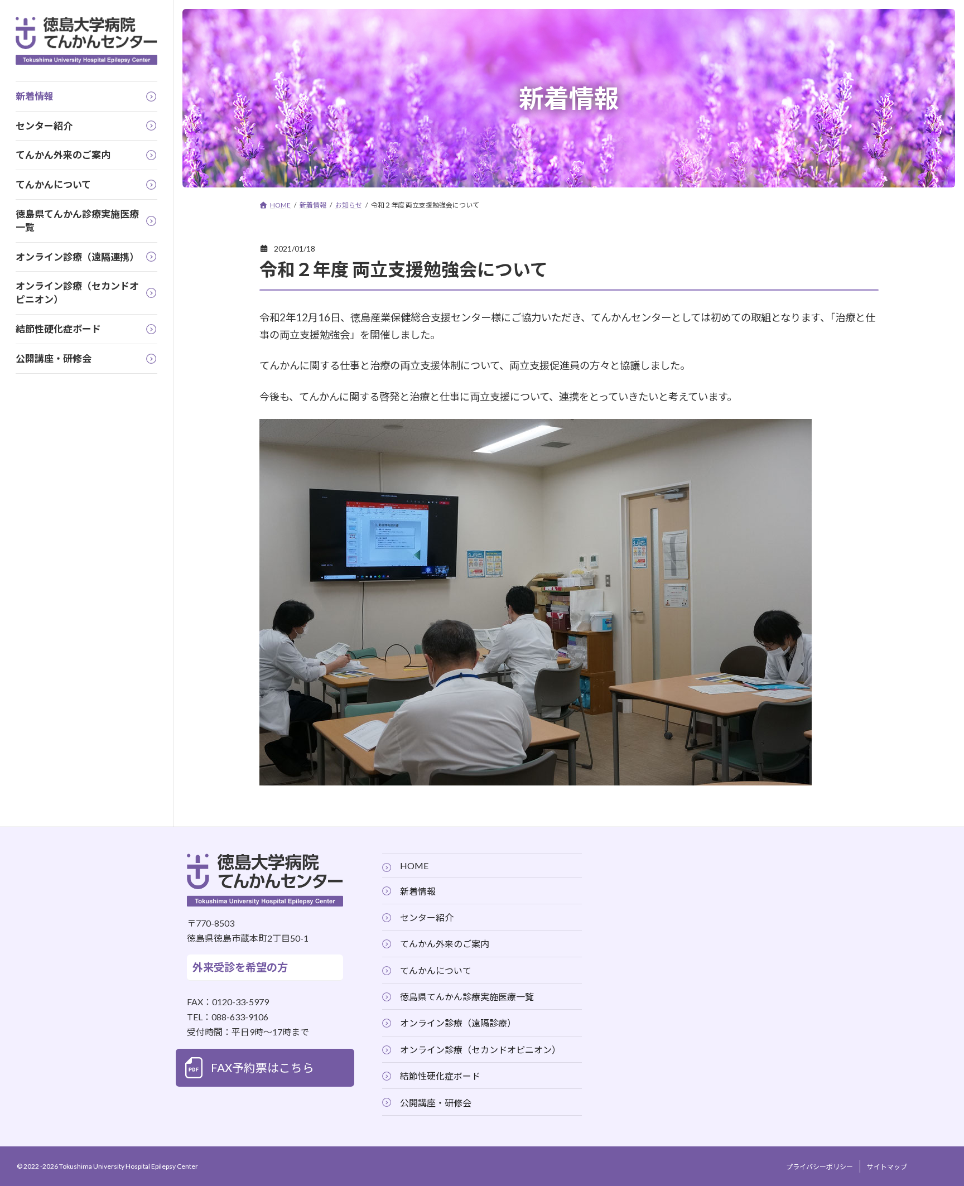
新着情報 (418, 890)
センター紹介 (427, 917)
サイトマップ (887, 1167)
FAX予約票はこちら (262, 1067)
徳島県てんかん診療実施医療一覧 (467, 996)
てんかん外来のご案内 (444, 943)
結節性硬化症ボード (440, 1076)
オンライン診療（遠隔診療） (458, 1023)
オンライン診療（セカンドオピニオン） (480, 1049)
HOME (414, 865)
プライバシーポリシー (819, 1167)
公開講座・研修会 (435, 1102)
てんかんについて (435, 970)
